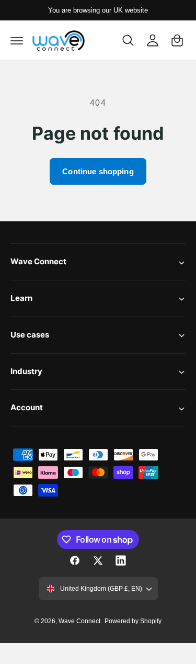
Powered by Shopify (133, 621)
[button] (16, 40)
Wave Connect (79, 621)
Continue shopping (98, 171)
